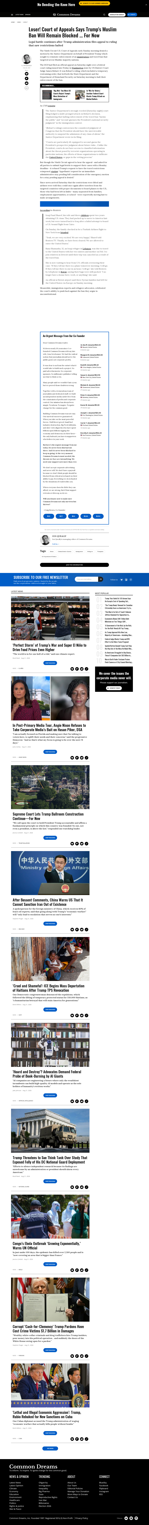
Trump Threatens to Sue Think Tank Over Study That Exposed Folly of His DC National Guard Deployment (50, 1159)
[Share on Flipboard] (26, 78)
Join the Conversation (74, 565)
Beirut (64, 272)
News (19, 22)
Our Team (72, 1485)
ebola (21, 1269)
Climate (13, 1488)
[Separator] (26, 88)
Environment (15, 1497)
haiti (20, 1015)
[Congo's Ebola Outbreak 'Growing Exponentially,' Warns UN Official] (50, 1216)
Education (14, 1494)
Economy (13, 1491)
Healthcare (14, 1500)
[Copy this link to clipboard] (86, 669)
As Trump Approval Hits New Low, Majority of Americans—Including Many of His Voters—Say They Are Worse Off (118, 634)
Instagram (104, 1491)
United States (55, 157)
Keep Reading (50, 663)
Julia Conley (17, 747)
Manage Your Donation (78, 1491)
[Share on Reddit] (26, 83)
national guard (24, 1186)
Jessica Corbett (18, 833)
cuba (20, 1438)
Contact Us (73, 1497)
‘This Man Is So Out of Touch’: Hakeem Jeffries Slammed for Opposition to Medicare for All (118, 613)
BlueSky (103, 1482)
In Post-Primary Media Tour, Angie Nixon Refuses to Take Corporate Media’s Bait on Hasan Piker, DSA (49, 727)
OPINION (27, 14)
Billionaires (44, 1503)
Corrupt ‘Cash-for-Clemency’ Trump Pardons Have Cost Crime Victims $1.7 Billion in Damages (48, 1328)
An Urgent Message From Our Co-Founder (64, 336)
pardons (21, 1355)
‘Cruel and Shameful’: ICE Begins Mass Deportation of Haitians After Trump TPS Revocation (48, 988)
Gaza (41, 1494)
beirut (25, 22)
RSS (101, 1494)
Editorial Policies (75, 1488)
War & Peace (15, 1509)
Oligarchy (43, 1482)
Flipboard (103, 1488)
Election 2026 (45, 1506)
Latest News (15, 1482)
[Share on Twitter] (26, 73)
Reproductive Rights (48, 1497)
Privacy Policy (81, 1518)
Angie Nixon (22, 757)
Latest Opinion (16, 1485)
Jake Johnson (17, 1090)
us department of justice (49, 556)
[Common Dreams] (66, 14)
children (85, 215)
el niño (21, 668)
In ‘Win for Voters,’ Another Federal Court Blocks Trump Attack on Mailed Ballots (95, 94)
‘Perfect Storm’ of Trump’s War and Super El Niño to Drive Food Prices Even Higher (49, 647)
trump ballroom (24, 843)
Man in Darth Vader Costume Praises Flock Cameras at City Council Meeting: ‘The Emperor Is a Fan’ (118, 661)
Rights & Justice (16, 1506)
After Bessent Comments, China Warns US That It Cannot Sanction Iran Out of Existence (48, 902)
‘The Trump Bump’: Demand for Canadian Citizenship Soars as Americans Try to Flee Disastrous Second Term (118, 606)
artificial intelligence (26, 1101)
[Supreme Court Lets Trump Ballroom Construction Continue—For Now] (50, 787)
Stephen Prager (18, 919)
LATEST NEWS (19, 14)
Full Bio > (55, 544)
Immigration (44, 1485)
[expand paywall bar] (146, 4)
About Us (72, 1482)
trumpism (100, 551)
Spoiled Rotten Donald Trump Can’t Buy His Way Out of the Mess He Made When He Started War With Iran (118, 647)
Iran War (21, 929)
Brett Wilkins (17, 1005)
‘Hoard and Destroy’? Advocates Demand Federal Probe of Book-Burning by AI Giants (47, 1074)
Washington (77, 68)
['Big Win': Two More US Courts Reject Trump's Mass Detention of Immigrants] (47, 94)
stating (54, 171)
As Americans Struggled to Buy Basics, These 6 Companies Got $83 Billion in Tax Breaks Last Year (118, 654)
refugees (90, 551)
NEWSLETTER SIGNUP (117, 14)
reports (51, 105)
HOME (13, 22)
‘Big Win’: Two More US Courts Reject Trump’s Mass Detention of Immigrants (62, 94)
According (45, 210)
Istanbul (64, 232)
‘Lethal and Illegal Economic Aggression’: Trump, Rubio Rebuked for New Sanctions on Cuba (47, 1414)
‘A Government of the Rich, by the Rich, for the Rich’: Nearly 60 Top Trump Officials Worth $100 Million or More (118, 627)
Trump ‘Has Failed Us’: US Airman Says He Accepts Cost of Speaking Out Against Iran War (118, 600)
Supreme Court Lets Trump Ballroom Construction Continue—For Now (48, 816)
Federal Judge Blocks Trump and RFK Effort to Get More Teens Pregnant (117, 640)
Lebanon (87, 248)
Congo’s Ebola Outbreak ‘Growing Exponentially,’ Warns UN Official (47, 1245)
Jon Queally (27, 65)
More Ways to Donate (78, 1494)
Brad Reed (16, 658)
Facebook (103, 1485)
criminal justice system (64, 551)
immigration (83, 56)
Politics (12, 1503)
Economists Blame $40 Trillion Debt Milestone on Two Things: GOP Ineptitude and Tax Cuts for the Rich (117, 620)
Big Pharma (44, 1491)
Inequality (43, 1488)
